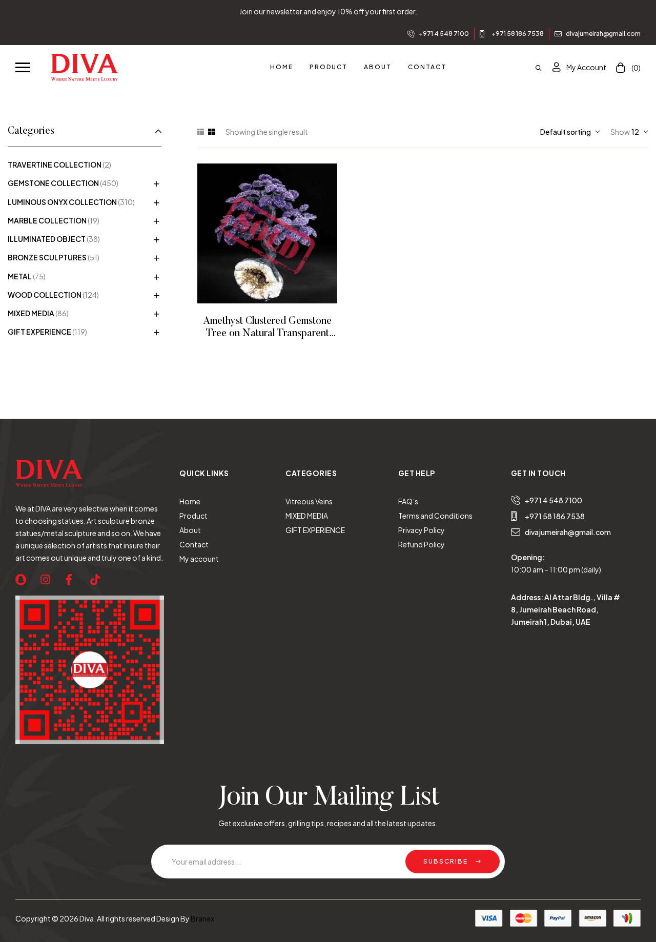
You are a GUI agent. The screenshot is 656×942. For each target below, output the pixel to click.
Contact (194, 544)
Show (620, 131)
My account (199, 558)
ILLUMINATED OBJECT (47, 238)
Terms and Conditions (435, 515)
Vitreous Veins (309, 501)
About (190, 530)
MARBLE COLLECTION (47, 220)
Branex (202, 918)
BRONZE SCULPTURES (47, 257)
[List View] (200, 132)
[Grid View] (211, 132)
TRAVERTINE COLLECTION (54, 164)
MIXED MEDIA (31, 313)
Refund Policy (421, 544)
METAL (20, 276)
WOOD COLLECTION (44, 294)
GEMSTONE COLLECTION (53, 183)
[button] (22, 66)
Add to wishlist (253, 233)
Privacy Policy (421, 530)
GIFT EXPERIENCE (39, 331)
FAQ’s (408, 501)
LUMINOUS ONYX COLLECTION (62, 202)
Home (189, 501)
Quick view (281, 233)
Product (193, 515)
